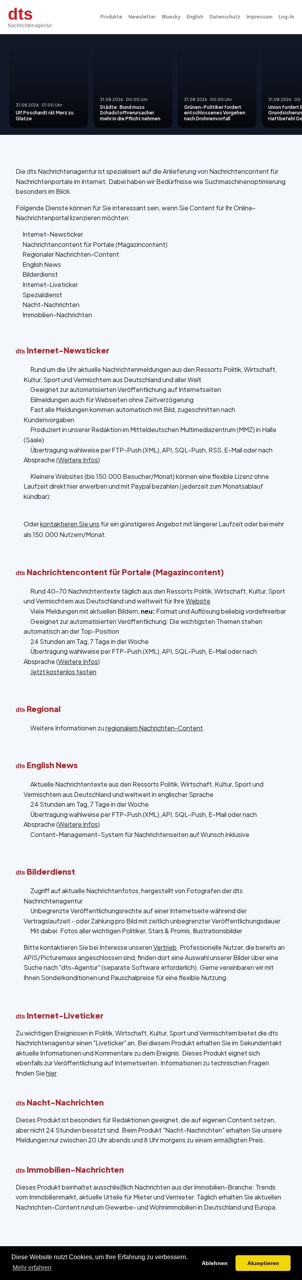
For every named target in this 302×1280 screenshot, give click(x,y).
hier (51, 1073)
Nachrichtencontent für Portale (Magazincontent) (95, 244)
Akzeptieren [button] (263, 1263)
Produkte (111, 17)
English (195, 17)
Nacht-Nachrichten (50, 304)
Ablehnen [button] (215, 1263)
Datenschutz (225, 17)
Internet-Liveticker (50, 284)
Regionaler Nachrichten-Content (70, 254)
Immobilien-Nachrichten (57, 315)
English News (41, 264)
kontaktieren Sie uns (69, 524)
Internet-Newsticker (52, 234)
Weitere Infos (78, 460)
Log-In (286, 17)
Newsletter (142, 17)
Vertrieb (165, 947)
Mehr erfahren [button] (32, 1267)
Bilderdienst (40, 274)
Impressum (260, 17)
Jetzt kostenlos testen (63, 672)
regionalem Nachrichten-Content (154, 728)
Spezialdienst (42, 295)
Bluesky (171, 17)
